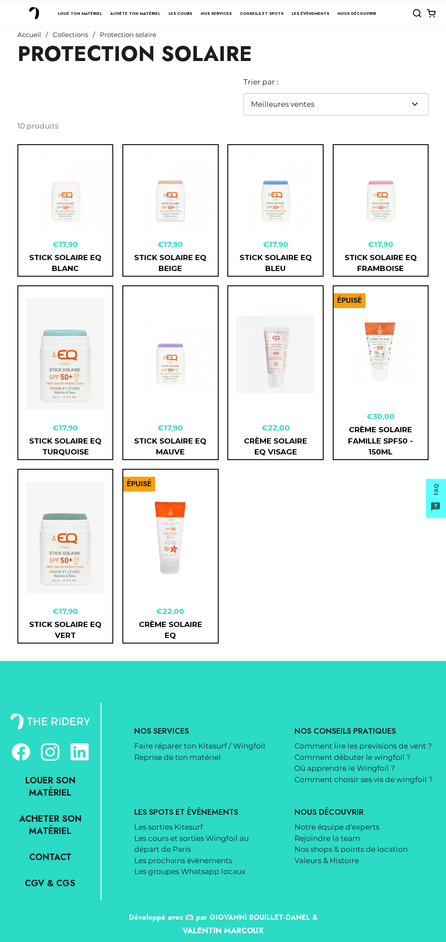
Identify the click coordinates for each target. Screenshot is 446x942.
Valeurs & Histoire (326, 860)
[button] (417, 13)
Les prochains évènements (183, 860)
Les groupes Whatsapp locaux (190, 871)
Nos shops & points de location (351, 849)
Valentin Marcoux (223, 930)
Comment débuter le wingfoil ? (352, 757)
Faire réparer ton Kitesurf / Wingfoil (199, 746)
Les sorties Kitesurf (168, 827)
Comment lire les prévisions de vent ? (363, 746)
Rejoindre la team (327, 838)
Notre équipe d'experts (336, 827)
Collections (70, 35)
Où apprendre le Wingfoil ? (344, 768)
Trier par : (260, 82)
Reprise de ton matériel (177, 757)
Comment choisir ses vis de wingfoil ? (363, 779)
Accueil (29, 35)
